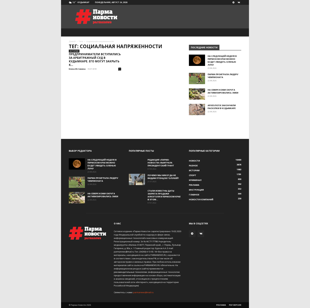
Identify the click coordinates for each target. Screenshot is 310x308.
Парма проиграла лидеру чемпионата (223, 76)
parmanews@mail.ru (143, 292)
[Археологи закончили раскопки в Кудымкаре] (197, 109)
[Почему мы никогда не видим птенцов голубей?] (137, 179)
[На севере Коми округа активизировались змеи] (197, 94)
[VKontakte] (238, 2)
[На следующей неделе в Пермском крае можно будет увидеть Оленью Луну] (197, 60)
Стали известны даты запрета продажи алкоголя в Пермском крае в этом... (164, 195)
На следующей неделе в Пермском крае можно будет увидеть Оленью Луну (222, 60)
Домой (72, 41)
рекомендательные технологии (130, 272)
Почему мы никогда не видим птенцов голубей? (163, 177)
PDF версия (235, 305)
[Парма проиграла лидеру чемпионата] (197, 78)
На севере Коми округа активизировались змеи (223, 91)
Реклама (221, 305)
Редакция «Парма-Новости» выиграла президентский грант (161, 162)
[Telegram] (233, 2)
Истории (74, 51)
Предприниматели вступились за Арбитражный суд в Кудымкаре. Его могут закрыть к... (95, 59)
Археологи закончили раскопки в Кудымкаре (222, 107)
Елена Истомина (77, 69)
